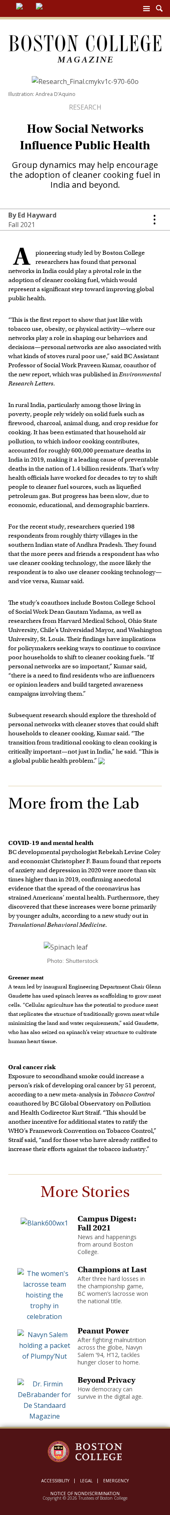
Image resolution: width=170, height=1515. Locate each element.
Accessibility (55, 1481)
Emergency (116, 1481)
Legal (86, 1481)
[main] (85, 762)
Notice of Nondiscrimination (85, 1493)
